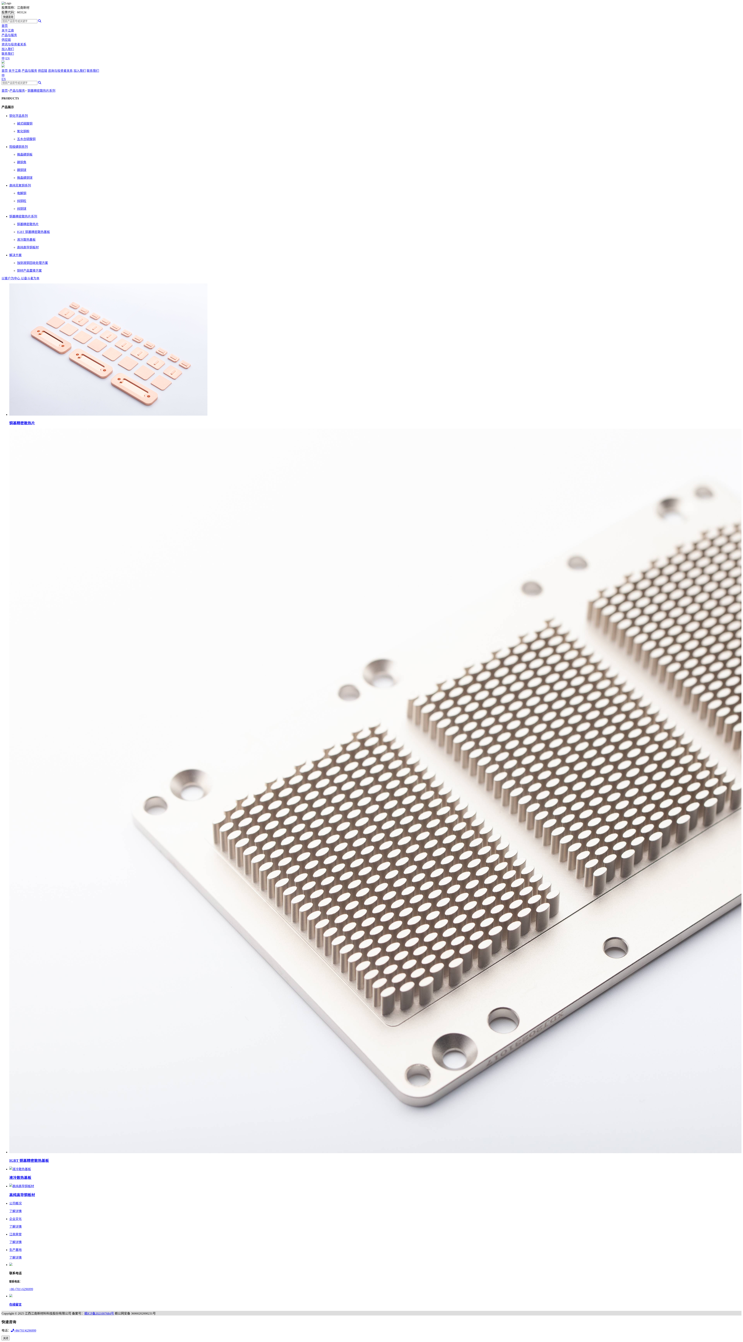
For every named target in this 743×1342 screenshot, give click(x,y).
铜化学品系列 (18, 115)
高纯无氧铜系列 (20, 185)
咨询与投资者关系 (60, 70)
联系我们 (8, 53)
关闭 (5, 1338)
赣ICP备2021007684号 (99, 1313)
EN (7, 58)
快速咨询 (8, 16)
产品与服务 (9, 35)
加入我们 (8, 49)
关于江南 (8, 30)
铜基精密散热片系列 (41, 90)
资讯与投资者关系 (14, 44)
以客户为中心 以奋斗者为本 (20, 278)
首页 (5, 25)
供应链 (6, 39)
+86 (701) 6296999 (21, 1289)
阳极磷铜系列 (18, 146)
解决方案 (15, 255)
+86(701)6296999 (25, 1330)
